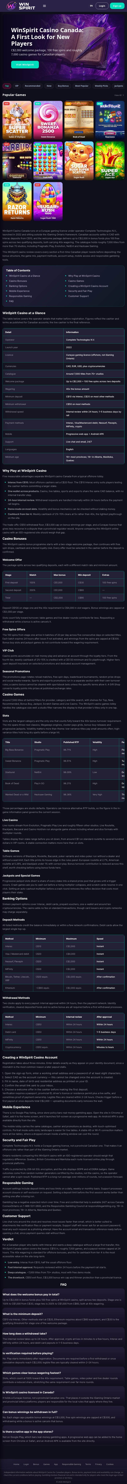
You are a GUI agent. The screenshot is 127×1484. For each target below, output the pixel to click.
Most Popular (81, 85)
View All (117, 95)
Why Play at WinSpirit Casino (84, 275)
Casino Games (76, 280)
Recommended (32, 85)
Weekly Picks (101, 85)
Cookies (110, 1464)
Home (16, 1464)
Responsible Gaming (20, 296)
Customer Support (78, 296)
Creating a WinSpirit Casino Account (88, 286)
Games (46, 1464)
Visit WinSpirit (25, 64)
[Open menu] (44, 6)
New (49, 85)
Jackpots (118, 85)
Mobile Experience (19, 290)
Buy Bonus (63, 85)
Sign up (117, 5)
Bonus (36, 1464)
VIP (16, 85)
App (56, 1464)
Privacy (98, 1464)
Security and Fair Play (80, 290)
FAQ (11, 301)
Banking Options (18, 286)
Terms (88, 1464)
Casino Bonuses (18, 280)
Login (102, 5)
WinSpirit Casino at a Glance (24, 275)
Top (7, 85)
